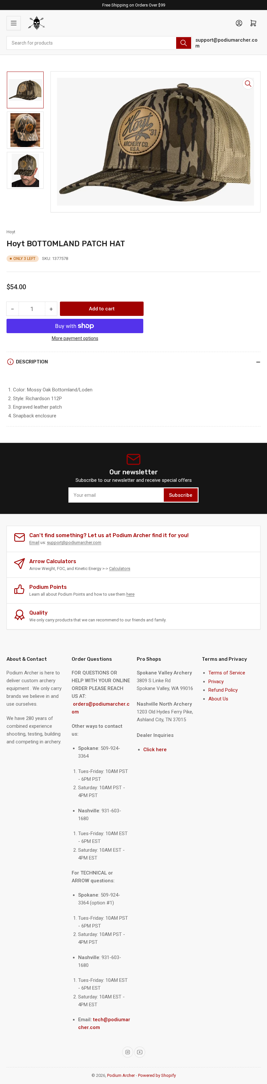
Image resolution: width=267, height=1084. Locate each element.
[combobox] (99, 43)
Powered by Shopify (157, 1075)
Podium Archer (121, 1075)
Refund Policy (223, 690)
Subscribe (180, 495)
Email (34, 542)
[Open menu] (14, 23)
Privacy (216, 681)
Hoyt (11, 231)
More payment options (75, 338)
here (130, 594)
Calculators (119, 568)
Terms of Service (226, 673)
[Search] (183, 42)
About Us (218, 699)
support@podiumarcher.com (226, 43)
